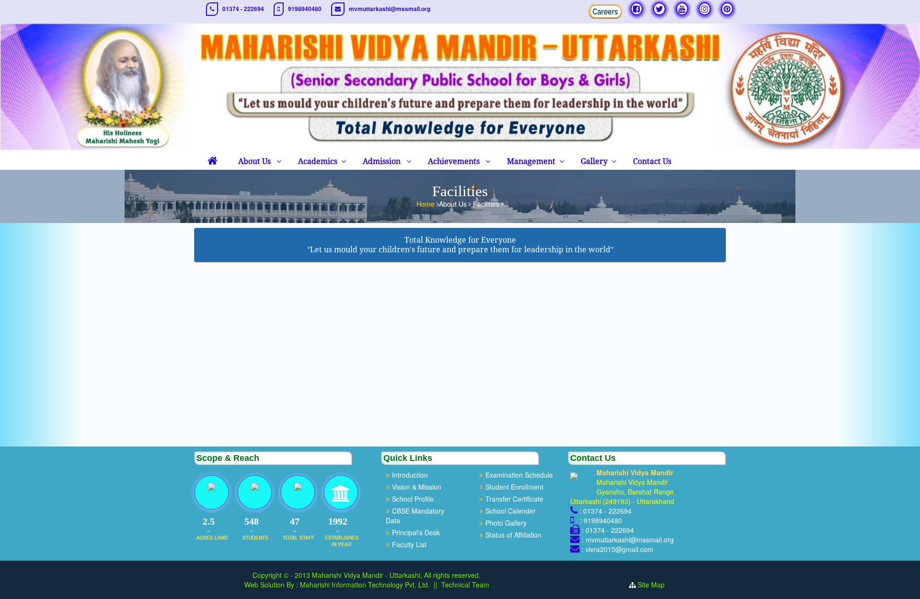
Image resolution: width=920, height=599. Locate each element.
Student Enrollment (514, 487)
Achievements (455, 161)
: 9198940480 (599, 520)
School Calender (510, 511)
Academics (317, 161)
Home (426, 204)
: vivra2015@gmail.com (617, 549)
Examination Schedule (519, 475)
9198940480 (305, 9)
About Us (255, 161)
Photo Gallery (506, 523)
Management (531, 161)
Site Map (651, 584)
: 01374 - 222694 (605, 511)
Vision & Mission (416, 487)
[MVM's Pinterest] (727, 8)
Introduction (410, 475)
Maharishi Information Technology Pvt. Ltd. (364, 584)
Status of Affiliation (513, 535)
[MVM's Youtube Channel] (682, 8)
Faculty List (409, 544)
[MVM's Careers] (605, 11)
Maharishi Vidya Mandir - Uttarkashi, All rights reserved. (396, 575)
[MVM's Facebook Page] (637, 8)
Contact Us (652, 161)
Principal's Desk (416, 532)
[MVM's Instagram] (705, 8)
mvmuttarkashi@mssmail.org (389, 9)
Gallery (594, 161)
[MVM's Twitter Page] (659, 8)
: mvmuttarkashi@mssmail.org (628, 539)
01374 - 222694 (243, 9)
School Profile (413, 499)
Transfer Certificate (514, 499)
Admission (382, 161)
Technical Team (465, 584)
